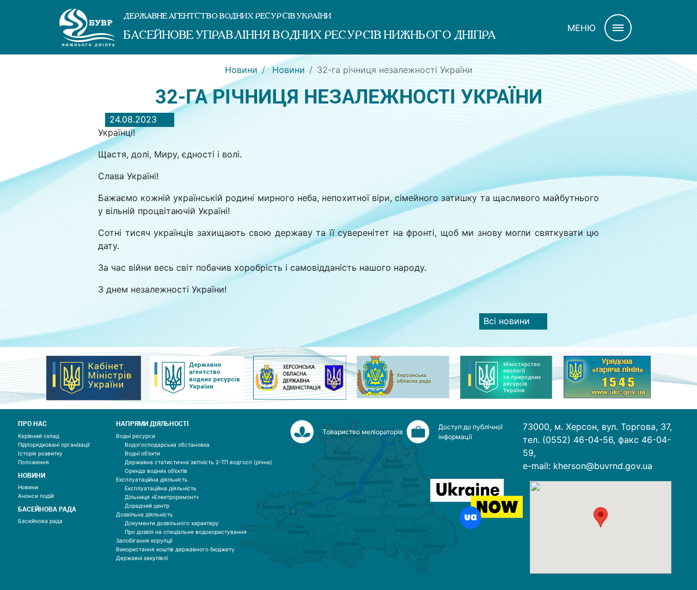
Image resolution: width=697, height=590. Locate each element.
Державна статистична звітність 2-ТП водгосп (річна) (198, 462)
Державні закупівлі (142, 558)
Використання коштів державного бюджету (175, 549)
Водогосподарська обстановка (167, 444)
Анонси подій (36, 495)
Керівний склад (38, 436)
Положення (33, 462)
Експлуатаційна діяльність (152, 479)
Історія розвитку (40, 453)
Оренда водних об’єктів (156, 470)
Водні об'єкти (142, 453)
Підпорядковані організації (53, 444)
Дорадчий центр (147, 505)
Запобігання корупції (144, 540)
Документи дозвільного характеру (172, 523)
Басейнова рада (40, 521)
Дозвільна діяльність (144, 514)
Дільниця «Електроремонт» (162, 497)
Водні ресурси (135, 436)
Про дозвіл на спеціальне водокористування (186, 531)
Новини (241, 69)
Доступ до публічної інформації (470, 432)
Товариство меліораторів (362, 432)
